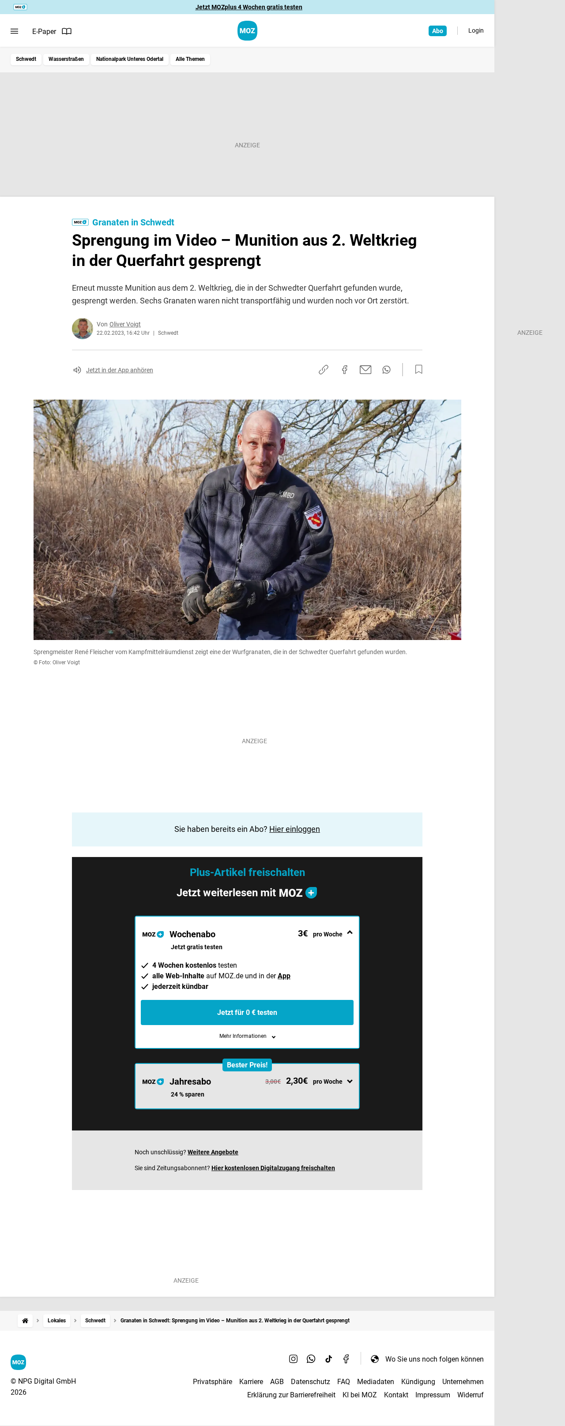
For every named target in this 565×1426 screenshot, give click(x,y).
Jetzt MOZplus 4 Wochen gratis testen (249, 7)
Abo (437, 30)
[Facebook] (346, 1359)
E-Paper (44, 31)
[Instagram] (293, 1359)
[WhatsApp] (311, 1359)
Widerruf (470, 1395)
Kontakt (396, 1395)
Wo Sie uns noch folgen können (434, 1359)
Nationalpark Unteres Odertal (129, 59)
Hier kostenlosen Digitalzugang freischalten (273, 1167)
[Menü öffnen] (14, 31)
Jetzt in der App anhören (119, 370)
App (284, 976)
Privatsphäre (212, 1381)
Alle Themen (190, 59)
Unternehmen (463, 1381)
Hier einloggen (294, 829)
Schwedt (26, 59)
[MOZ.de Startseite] (247, 31)
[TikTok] (329, 1359)
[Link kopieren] (323, 369)
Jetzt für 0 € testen (247, 1012)
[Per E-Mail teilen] (365, 369)
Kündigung (418, 1381)
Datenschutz (310, 1381)
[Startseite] (25, 1320)
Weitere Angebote (213, 1152)
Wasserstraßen (66, 59)
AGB (277, 1381)
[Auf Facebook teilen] (345, 369)
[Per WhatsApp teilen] (386, 369)
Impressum (432, 1395)
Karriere (251, 1381)
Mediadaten (375, 1381)
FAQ (343, 1381)
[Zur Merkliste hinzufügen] (416, 369)
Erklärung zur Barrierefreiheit (291, 1395)
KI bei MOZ (360, 1395)
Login (476, 30)
